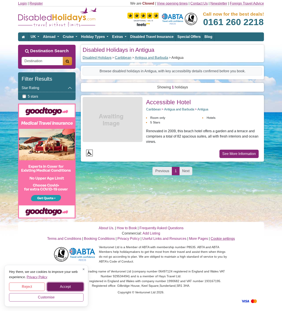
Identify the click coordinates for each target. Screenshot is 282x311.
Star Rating (30, 88)
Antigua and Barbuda (151, 58)
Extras (118, 37)
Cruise (69, 37)
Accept (65, 287)
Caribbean (123, 58)
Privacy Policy (37, 277)
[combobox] (42, 61)
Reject (27, 287)
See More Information (239, 154)
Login (22, 3)
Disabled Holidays (97, 58)
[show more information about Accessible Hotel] (113, 119)
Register (36, 3)
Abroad (49, 37)
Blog (208, 37)
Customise (46, 297)
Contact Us (199, 3)
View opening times (172, 3)
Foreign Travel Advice (247, 3)
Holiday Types (93, 37)
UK (34, 37)
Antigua (202, 109)
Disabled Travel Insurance (152, 37)
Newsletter (218, 3)
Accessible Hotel (168, 102)
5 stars (33, 96)
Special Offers (189, 37)
